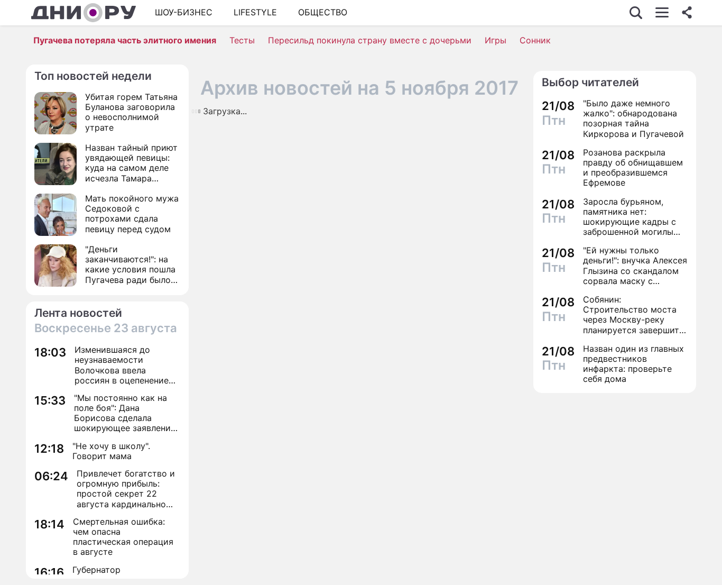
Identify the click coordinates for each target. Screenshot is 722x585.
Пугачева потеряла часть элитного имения (124, 40)
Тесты (242, 40)
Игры (495, 40)
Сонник (535, 40)
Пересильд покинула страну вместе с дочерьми (369, 40)
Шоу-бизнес (183, 12)
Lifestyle (255, 12)
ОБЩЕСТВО (322, 12)
